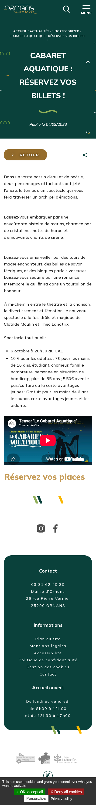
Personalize (36, 799)
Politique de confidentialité (48, 660)
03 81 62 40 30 (48, 584)
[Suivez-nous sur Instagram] (41, 528)
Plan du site (48, 638)
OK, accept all (31, 792)
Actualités (39, 31)
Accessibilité (48, 653)
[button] (66, 8)
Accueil (20, 31)
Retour (29, 154)
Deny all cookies (67, 792)
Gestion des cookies (48, 667)
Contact (48, 674)
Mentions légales (48, 645)
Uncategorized (65, 31)
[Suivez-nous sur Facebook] (55, 528)
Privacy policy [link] (61, 799)
